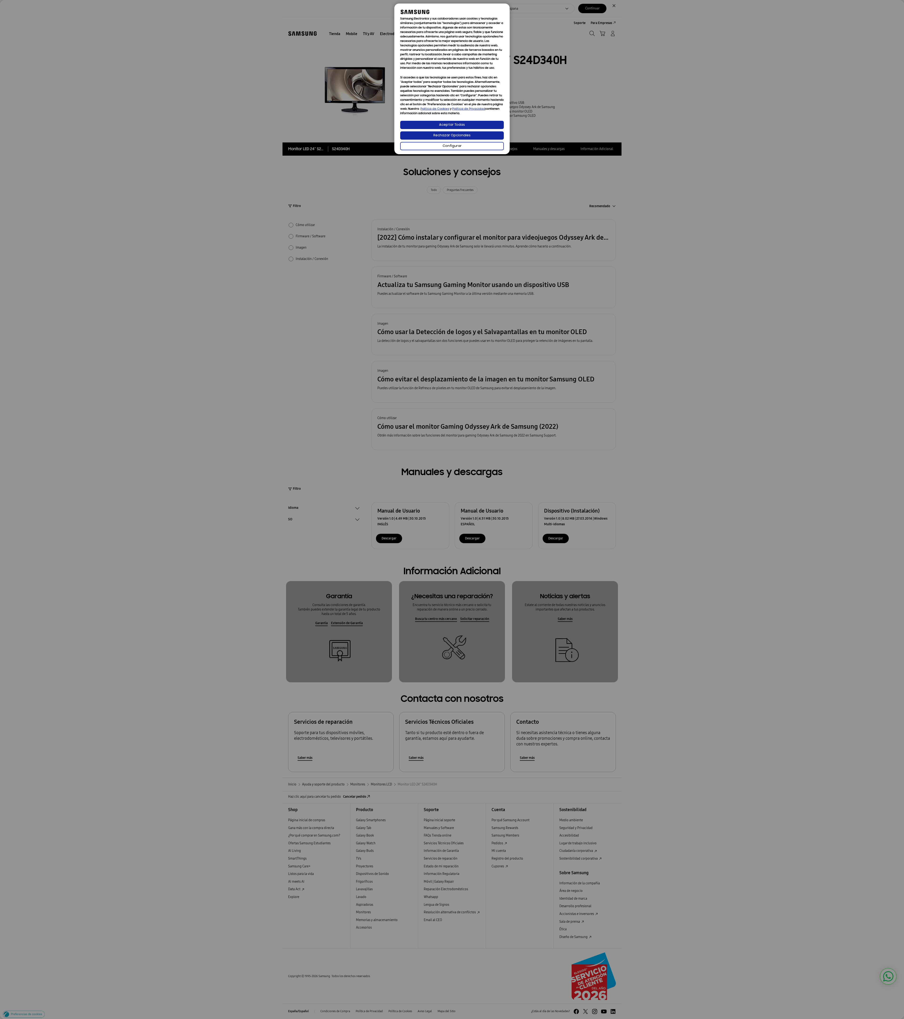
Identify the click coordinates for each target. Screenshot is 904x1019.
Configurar (452, 146)
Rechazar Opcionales (452, 135)
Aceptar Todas (452, 125)
